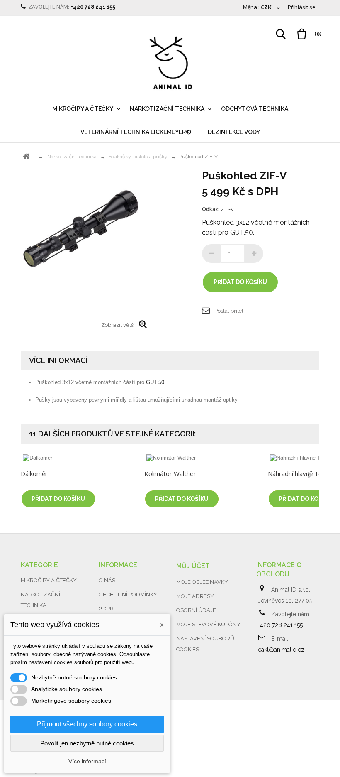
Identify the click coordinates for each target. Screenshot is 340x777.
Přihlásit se (302, 7)
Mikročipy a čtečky (82, 108)
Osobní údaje (196, 610)
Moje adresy (195, 596)
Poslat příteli (229, 311)
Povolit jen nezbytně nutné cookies (87, 743)
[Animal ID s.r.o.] (170, 63)
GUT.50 (241, 232)
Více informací (87, 761)
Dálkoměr (34, 473)
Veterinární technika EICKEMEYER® (135, 132)
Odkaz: (210, 209)
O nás (107, 580)
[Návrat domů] (26, 156)
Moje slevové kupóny (208, 624)
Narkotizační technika (167, 108)
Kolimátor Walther (170, 473)
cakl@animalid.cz (281, 649)
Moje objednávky (202, 582)
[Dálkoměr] (78, 458)
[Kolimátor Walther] (202, 458)
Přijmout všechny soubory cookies (87, 724)
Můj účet (193, 566)
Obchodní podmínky (128, 594)
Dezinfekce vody (234, 132)
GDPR (106, 608)
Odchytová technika (254, 108)
